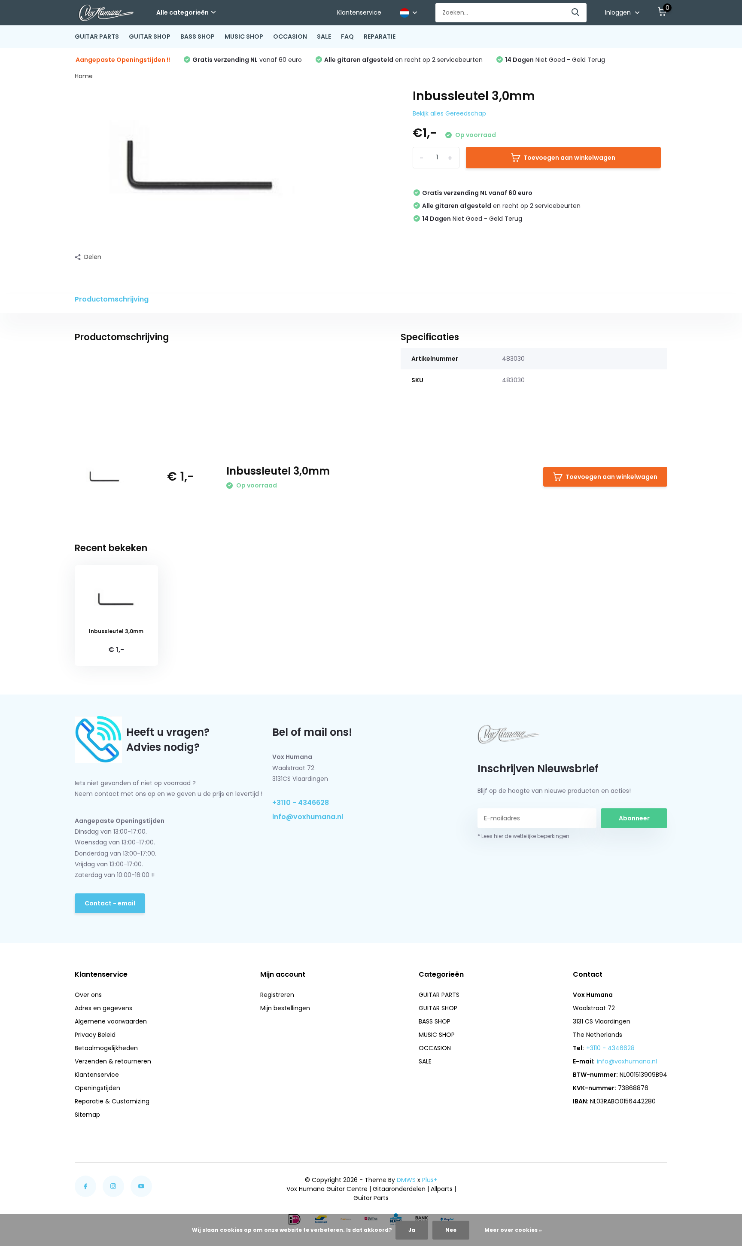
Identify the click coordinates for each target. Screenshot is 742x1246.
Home (84, 76)
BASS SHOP (197, 36)
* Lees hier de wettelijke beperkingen (523, 836)
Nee (450, 1230)
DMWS (406, 1180)
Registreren (277, 994)
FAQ (347, 36)
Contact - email (110, 903)
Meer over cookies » (513, 1230)
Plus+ (430, 1180)
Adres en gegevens (103, 1008)
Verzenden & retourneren (113, 1061)
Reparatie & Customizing (112, 1101)
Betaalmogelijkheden (106, 1048)
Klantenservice (359, 12)
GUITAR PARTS (97, 36)
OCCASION (290, 36)
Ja (411, 1230)
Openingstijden (97, 1088)
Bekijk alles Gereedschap (449, 113)
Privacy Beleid (95, 1034)
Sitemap (87, 1114)
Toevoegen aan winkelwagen (569, 157)
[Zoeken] (576, 12)
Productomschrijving (112, 299)
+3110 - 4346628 (300, 802)
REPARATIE (379, 36)
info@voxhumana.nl (307, 817)
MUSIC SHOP (244, 36)
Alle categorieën (182, 12)
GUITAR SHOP (149, 36)
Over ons (88, 994)
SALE (324, 36)
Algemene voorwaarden (111, 1021)
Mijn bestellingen (285, 1008)
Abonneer (634, 818)
